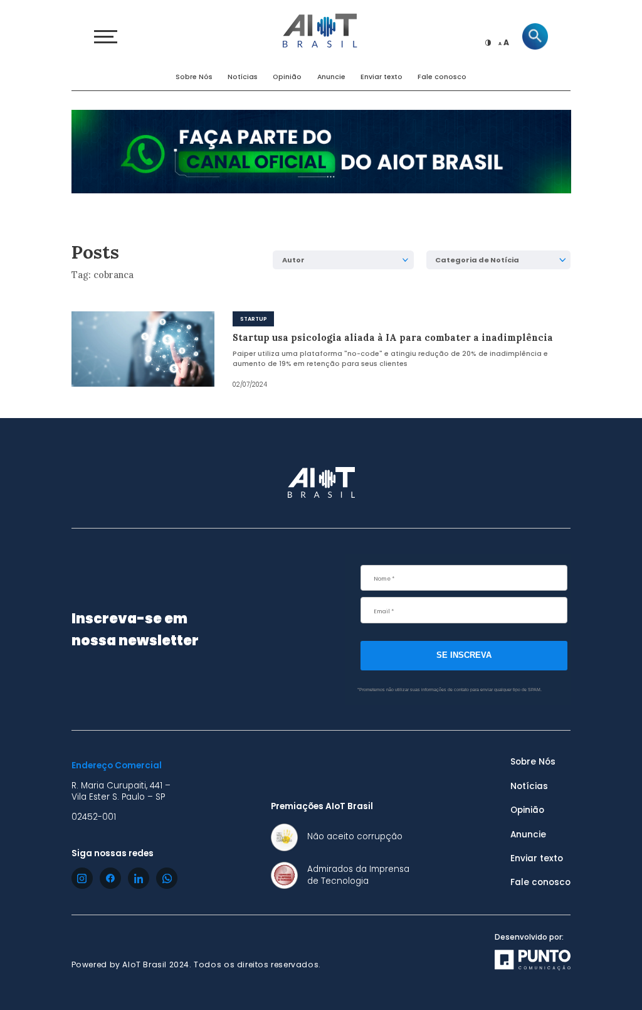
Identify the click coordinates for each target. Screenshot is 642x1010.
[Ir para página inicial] (321, 29)
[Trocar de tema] (488, 43)
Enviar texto (381, 77)
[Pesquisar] (535, 36)
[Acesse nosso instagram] (82, 878)
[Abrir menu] (105, 36)
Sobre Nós (194, 77)
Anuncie (331, 77)
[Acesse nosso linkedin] (138, 878)
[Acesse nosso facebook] (110, 878)
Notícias (243, 77)
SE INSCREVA (464, 655)
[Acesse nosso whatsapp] (166, 878)
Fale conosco (442, 77)
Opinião (287, 77)
